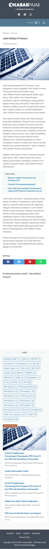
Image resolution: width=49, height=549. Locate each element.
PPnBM (36, 410)
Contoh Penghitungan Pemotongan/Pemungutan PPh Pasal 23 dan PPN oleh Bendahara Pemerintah (23, 486)
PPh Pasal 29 (27, 405)
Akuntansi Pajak (12, 359)
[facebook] (8, 261)
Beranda (10, 533)
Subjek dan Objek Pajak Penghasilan (21, 501)
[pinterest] (29, 261)
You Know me (11, 419)
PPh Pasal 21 (27, 391)
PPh (27, 382)
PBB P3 (8, 377)
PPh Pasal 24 (10, 401)
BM (25, 359)
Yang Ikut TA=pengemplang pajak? (22, 184)
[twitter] (19, 261)
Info (25, 368)
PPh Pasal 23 (28, 396)
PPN (25, 410)
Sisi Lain (20, 415)
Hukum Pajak (11, 368)
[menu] (4, 23)
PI (6, 382)
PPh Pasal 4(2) (11, 410)
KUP (35, 368)
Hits (36, 364)
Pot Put (16, 382)
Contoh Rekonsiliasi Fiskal (16, 471)
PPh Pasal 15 (10, 391)
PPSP (7, 415)
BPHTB (35, 359)
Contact (26, 533)
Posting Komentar (10, 44)
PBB (20, 373)
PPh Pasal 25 (27, 401)
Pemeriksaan (33, 377)
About (18, 533)
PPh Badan (10, 387)
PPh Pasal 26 (10, 405)
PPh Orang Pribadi (27, 387)
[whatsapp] (40, 261)
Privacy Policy (24, 537)
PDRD (19, 377)
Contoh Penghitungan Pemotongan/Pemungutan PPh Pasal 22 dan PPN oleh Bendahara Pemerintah (23, 456)
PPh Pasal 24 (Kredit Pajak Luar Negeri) (23, 513)
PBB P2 (30, 373)
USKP (32, 415)
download (9, 364)
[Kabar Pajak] (24, 5)
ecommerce (24, 364)
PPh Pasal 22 (11, 396)
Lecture (9, 373)
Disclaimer (36, 533)
